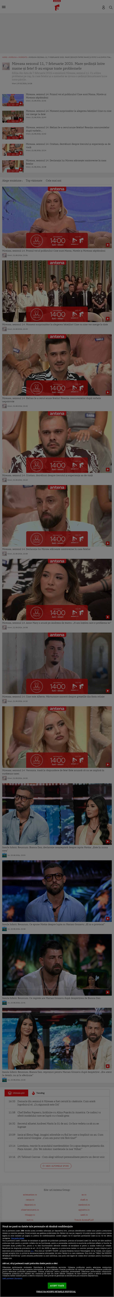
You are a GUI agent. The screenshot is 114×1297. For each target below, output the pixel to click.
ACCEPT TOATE (57, 1285)
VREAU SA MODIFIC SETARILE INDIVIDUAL (56, 1291)
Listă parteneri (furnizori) (12, 1278)
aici (32, 1251)
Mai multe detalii (17, 1238)
